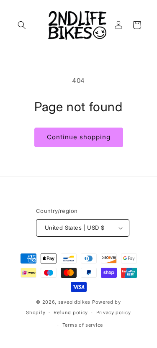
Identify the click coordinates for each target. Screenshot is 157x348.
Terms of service (82, 325)
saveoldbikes (74, 302)
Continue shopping (79, 137)
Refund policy (71, 312)
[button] (22, 25)
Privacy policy (113, 312)
